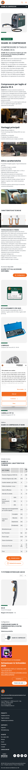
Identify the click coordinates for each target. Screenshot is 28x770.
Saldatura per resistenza (7, 720)
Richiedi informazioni (15, 563)
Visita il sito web (18, 683)
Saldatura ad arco (5, 715)
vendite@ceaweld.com (9, 705)
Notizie (3, 739)
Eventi (2, 742)
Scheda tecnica (15, 558)
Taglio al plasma (5, 718)
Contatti (3, 747)
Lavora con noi (5, 749)
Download (3, 744)
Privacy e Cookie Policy (18, 764)
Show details (20, 389)
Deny (14, 403)
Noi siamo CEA (5, 737)
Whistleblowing (5, 730)
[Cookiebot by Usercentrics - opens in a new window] (17, 365)
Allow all (14, 394)
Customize (13, 398)
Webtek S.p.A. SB (15, 767)
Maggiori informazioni (7, 612)
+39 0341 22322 (9, 702)
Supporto (3, 727)
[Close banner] (25, 365)
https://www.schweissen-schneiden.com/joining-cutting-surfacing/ (14, 673)
